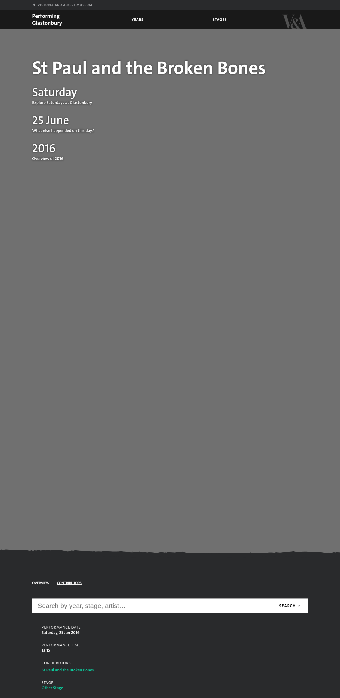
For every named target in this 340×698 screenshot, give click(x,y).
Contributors (69, 582)
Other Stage (52, 688)
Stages (220, 19)
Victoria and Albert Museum (65, 5)
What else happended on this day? (63, 130)
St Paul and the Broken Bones (68, 670)
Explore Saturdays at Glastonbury (62, 102)
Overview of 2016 (47, 158)
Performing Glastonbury (47, 19)
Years (138, 19)
